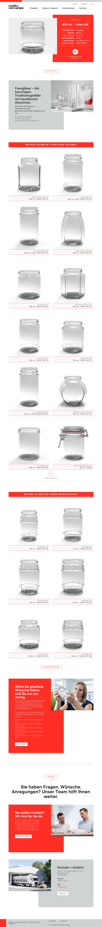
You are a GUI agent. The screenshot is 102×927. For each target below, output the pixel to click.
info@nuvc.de (62, 887)
